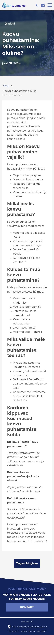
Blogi (6, 85)
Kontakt (27, 607)
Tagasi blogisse (27, 563)
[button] (9, 23)
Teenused (13, 631)
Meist (24, 631)
